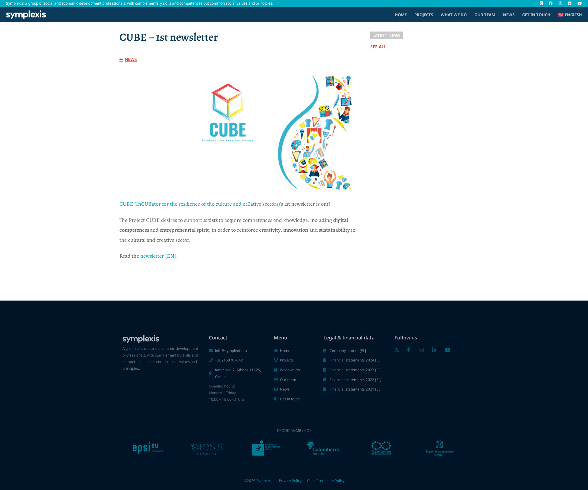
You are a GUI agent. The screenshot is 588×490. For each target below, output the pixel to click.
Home (401, 14)
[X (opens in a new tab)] (541, 3)
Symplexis (264, 480)
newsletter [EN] (158, 256)
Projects (423, 14)
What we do (454, 14)
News (508, 14)
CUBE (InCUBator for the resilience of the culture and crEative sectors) (199, 204)
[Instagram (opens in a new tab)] (560, 3)
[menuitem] (570, 14)
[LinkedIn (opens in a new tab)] (570, 3)
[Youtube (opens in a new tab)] (578, 3)
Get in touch (536, 14)
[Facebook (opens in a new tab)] (551, 3)
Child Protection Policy (326, 480)
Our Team (484, 14)
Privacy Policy (290, 480)
